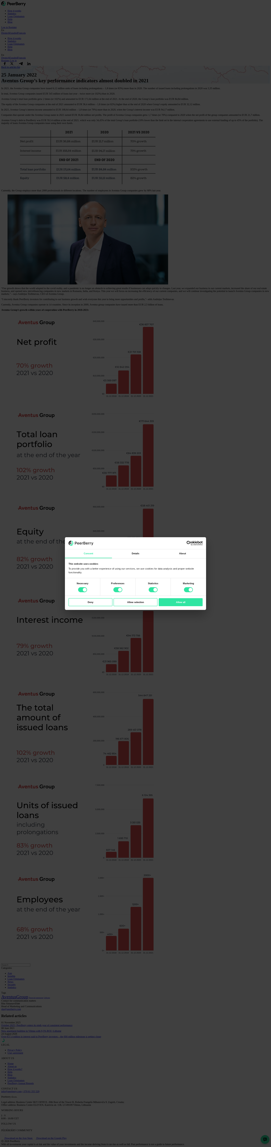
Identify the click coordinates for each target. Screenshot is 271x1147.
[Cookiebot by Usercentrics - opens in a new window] (189, 543)
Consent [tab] (88, 553)
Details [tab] (135, 553)
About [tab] (182, 553)
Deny (90, 602)
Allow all (180, 602)
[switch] (117, 589)
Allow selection (135, 602)
